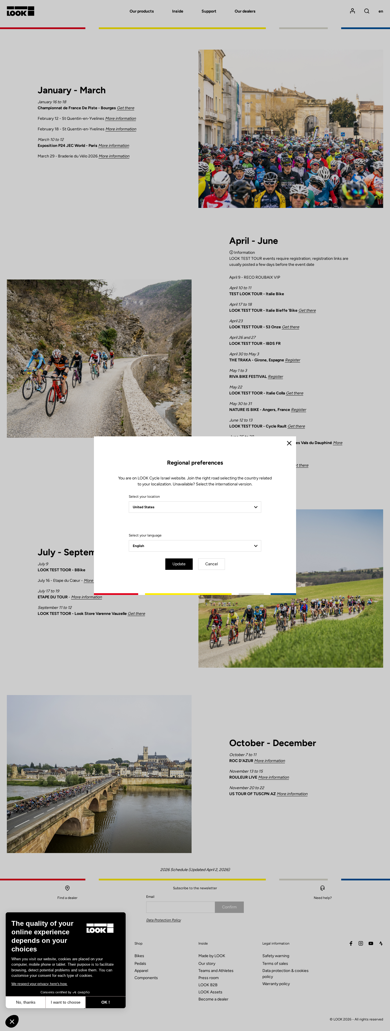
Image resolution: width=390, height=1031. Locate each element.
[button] (12, 1021)
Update (179, 564)
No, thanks (25, 1002)
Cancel (211, 564)
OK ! (105, 1002)
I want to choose (66, 1002)
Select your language (145, 535)
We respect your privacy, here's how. (39, 984)
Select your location (144, 497)
